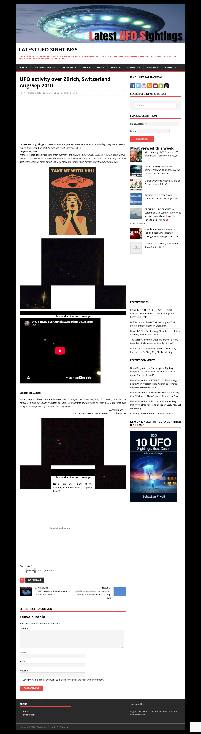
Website (24, 670)
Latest (23, 67)
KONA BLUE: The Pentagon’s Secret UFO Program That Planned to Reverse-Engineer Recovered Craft (152, 314)
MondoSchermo (137, 714)
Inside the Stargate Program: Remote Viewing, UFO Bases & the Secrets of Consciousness (162, 170)
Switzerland (35, 580)
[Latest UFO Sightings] (100, 41)
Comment (25, 628)
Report (169, 67)
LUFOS (49, 92)
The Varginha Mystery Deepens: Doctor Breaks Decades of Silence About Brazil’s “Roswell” (152, 372)
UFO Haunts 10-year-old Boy (158, 413)
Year (85, 67)
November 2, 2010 (32, 92)
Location (67, 67)
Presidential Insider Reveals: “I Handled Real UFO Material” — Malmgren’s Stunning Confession (161, 233)
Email (22, 661)
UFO (99, 67)
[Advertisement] (49, 118)
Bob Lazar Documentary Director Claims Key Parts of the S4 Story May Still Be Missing (155, 405)
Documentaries (43, 67)
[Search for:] (156, 105)
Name (23, 652)
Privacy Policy (28, 714)
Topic (114, 67)
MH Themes (62, 727)
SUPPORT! (132, 67)
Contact (25, 711)
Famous (151, 67)
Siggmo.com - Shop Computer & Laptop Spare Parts (154, 711)
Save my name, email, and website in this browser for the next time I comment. (63, 679)
